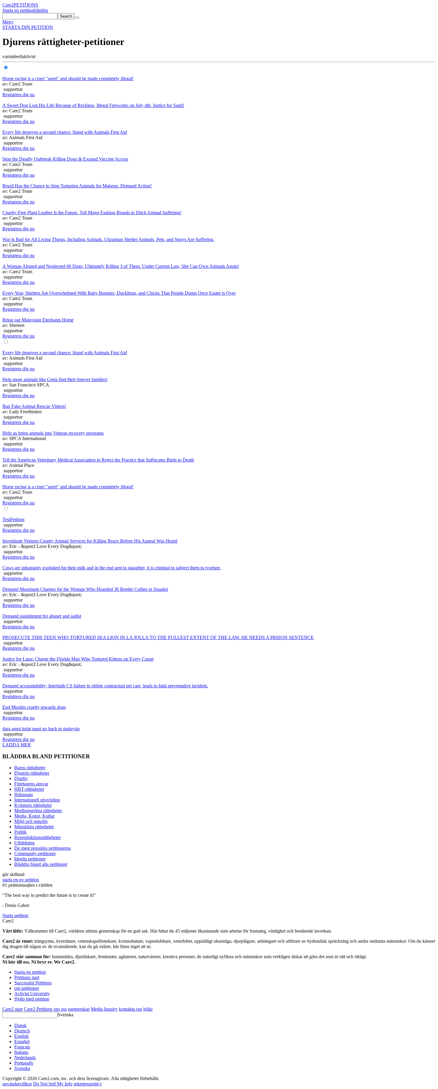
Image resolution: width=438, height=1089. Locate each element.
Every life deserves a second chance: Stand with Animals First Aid (64, 132)
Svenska (65, 1014)
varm (7, 56)
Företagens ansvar (31, 783)
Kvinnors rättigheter (33, 805)
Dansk (20, 1025)
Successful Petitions (33, 982)
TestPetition (13, 519)
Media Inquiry (104, 1009)
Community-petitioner (35, 853)
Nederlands (25, 1057)
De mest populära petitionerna (42, 848)
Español (21, 1041)
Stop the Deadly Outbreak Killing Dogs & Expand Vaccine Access (65, 158)
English (21, 1036)
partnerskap (79, 1009)
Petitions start (26, 977)
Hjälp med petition (31, 998)
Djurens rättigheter (31, 773)
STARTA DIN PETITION (27, 27)
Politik (20, 832)
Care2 (8, 4)
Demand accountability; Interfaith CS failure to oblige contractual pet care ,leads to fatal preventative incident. (105, 685)
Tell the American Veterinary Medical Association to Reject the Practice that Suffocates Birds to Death (98, 459)
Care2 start (12, 1009)
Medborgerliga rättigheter (38, 810)
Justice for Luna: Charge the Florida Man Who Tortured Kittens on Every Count (77, 658)
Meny (7, 21)
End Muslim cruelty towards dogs (34, 707)
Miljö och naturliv (31, 821)
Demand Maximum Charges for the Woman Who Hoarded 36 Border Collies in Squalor (85, 589)
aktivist (28, 56)
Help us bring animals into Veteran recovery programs (53, 433)
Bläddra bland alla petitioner (40, 864)
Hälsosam (23, 794)
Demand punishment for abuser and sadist (41, 616)
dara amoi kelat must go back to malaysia (41, 728)
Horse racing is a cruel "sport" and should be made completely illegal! (67, 78)
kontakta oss (130, 1009)
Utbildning (24, 842)
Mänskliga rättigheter (34, 826)
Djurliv (21, 778)
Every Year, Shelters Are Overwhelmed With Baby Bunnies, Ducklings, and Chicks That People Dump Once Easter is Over (119, 293)
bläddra (41, 10)
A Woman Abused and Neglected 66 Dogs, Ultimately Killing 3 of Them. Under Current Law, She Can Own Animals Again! (120, 266)
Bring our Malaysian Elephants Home (38, 319)
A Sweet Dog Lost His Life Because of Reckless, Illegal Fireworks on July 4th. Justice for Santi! (93, 105)
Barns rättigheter (29, 767)
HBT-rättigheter (29, 789)
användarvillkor (17, 1083)
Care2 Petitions (38, 1009)
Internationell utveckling (37, 799)
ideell (17, 56)
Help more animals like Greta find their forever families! (55, 379)
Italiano (21, 1052)
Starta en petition (18, 10)
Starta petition (15, 915)
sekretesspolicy (88, 1083)
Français (22, 1046)
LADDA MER (16, 744)
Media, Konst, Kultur (34, 815)
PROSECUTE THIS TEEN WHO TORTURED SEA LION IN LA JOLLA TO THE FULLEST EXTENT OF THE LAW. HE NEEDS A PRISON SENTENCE (158, 637)
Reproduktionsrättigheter (37, 837)
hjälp (148, 1009)
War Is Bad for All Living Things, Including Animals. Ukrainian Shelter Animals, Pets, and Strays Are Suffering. (108, 239)
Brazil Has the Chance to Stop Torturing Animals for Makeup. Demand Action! (77, 185)
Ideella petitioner (30, 858)
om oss (60, 1009)
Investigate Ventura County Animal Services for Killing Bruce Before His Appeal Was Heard (89, 540)
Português (23, 1062)
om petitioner (26, 988)
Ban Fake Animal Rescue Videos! (34, 406)
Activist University (32, 993)
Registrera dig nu (18, 94)
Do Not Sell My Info (52, 1083)
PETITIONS (26, 4)
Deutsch (22, 1030)
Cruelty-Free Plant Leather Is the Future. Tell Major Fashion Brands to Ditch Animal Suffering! (91, 212)
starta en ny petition (20, 879)
